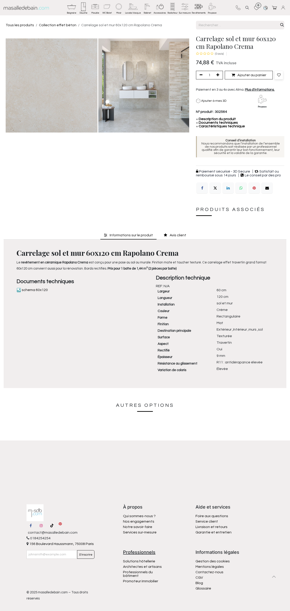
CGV (199, 577)
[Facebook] (202, 187)
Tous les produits (20, 25)
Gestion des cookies (213, 561)
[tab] (128, 235)
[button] (247, 7)
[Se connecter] (283, 7)
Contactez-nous (210, 572)
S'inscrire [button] (85, 554)
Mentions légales (210, 566)
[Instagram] (41, 525)
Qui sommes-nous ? (139, 516)
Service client (207, 521)
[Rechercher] (282, 25)
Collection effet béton (57, 25)
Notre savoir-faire (137, 527)
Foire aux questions (212, 516)
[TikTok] (52, 525)
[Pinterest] (254, 187)
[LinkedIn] (228, 187)
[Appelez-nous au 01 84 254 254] (238, 7)
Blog (199, 583)
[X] (215, 187)
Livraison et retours (211, 527)
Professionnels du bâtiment (138, 574)
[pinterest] (60, 525)
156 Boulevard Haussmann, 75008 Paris (61, 544)
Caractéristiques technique (220, 126)
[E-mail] (267, 187)
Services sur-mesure (140, 532)
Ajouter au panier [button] (251, 75)
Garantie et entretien (214, 532)
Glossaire (203, 588)
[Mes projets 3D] (265, 7)
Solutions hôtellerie (139, 561)
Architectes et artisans (142, 566)
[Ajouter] (218, 75)
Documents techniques (217, 122)
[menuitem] (71, 8)
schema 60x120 (34, 290)
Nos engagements (139, 521)
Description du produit (216, 119)
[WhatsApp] (241, 187)
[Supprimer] (200, 75)
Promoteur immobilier (140, 581)
